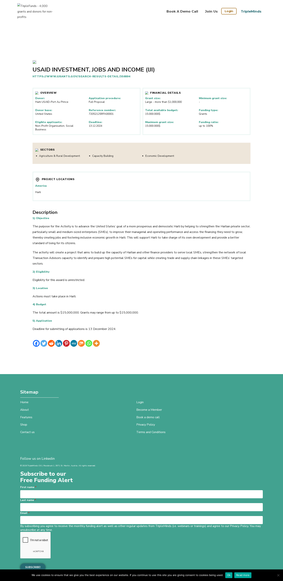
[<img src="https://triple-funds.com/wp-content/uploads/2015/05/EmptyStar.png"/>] (34, 62)
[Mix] (81, 343)
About (24, 410)
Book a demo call (182, 11)
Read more (243, 575)
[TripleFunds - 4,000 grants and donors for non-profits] (36, 11)
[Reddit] (51, 343)
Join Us (211, 11)
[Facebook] (36, 343)
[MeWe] (73, 343)
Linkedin (48, 458)
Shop (23, 424)
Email (24, 513)
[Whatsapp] (88, 343)
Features (26, 417)
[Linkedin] (58, 343)
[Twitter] (43, 343)
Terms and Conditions (151, 432)
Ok (229, 575)
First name (28, 487)
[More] (96, 343)
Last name (28, 500)
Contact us (27, 432)
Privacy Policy (145, 424)
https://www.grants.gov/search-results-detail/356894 (81, 76)
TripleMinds (251, 11)
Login (229, 11)
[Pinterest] (66, 343)
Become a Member (149, 410)
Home (24, 402)
